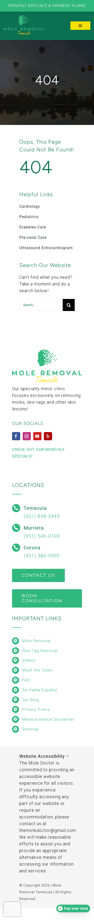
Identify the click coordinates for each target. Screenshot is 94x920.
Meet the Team (37, 670)
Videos (29, 660)
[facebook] (16, 436)
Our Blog (30, 699)
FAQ (26, 680)
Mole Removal (36, 640)
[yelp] (48, 436)
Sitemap (30, 729)
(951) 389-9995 (42, 556)
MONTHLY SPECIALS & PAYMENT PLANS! (47, 5)
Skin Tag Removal (40, 650)
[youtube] (37, 436)
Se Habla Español (39, 689)
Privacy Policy (36, 709)
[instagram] (27, 436)
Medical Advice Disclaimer (48, 719)
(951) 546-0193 (42, 536)
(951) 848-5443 (42, 516)
